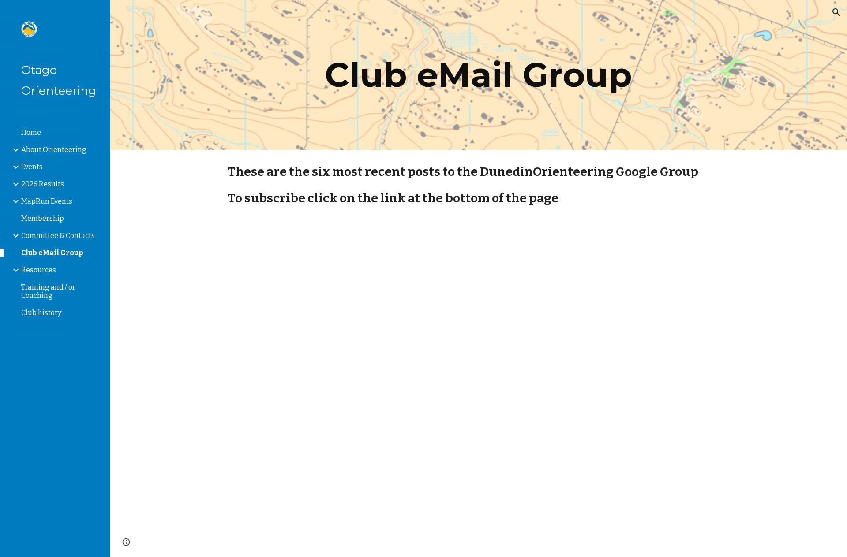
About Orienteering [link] (53, 149)
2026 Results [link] (42, 184)
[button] (836, 12)
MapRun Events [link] (46, 201)
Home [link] (31, 132)
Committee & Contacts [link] (58, 235)
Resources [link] (38, 270)
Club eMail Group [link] (52, 253)
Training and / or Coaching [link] (48, 291)
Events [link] (32, 167)
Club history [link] (41, 312)
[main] (478, 75)
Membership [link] (42, 218)
